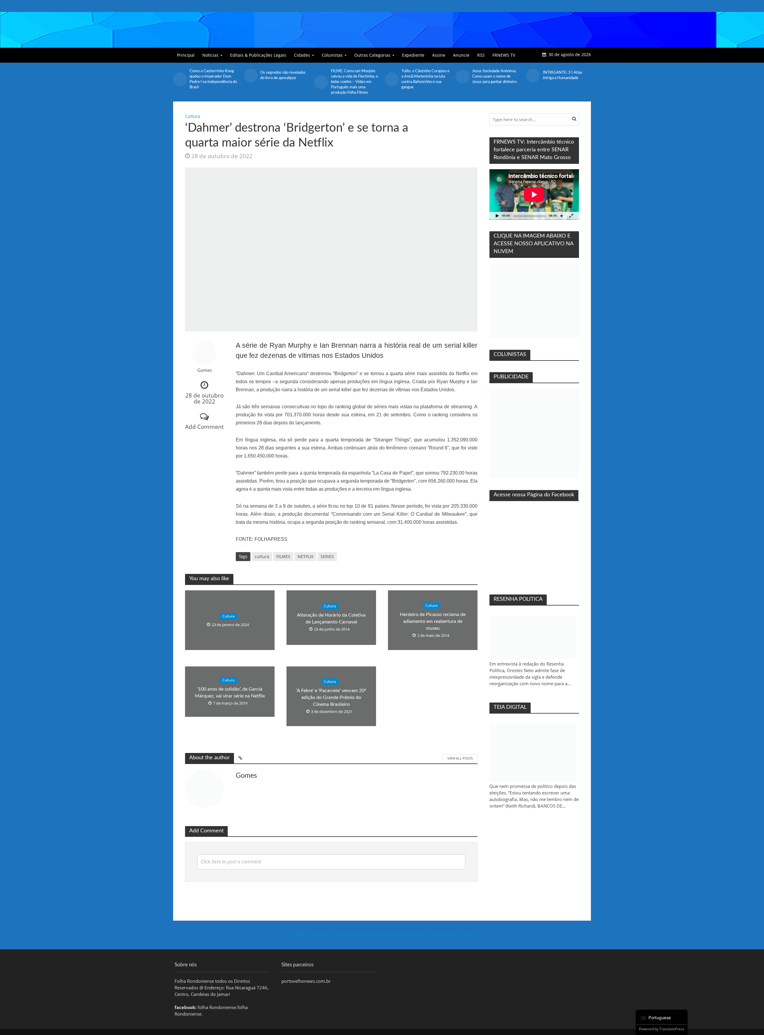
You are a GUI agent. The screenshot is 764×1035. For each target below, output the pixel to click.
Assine (438, 55)
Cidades (302, 55)
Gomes (204, 370)
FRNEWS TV (503, 55)
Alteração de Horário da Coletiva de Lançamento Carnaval (331, 618)
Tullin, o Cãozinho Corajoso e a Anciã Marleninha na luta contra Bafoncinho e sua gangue (425, 79)
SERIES (327, 556)
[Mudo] (561, 215)
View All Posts (460, 758)
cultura (262, 556)
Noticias (210, 55)
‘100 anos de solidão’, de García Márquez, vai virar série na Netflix (230, 692)
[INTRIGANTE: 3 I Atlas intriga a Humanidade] (533, 75)
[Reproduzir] (497, 215)
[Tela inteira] (571, 215)
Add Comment (204, 426)
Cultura (192, 116)
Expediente (413, 55)
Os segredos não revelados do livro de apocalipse (283, 75)
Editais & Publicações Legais (258, 55)
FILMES (283, 556)
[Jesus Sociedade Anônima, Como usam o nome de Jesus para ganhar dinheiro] (462, 77)
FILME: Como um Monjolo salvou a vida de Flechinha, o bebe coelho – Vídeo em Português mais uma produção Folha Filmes (354, 82)
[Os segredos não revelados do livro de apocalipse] (250, 75)
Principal (186, 55)
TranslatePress (671, 1028)
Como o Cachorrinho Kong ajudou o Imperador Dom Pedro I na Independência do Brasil (213, 79)
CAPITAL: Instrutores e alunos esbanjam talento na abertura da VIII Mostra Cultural (382, 934)
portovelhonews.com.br (306, 981)
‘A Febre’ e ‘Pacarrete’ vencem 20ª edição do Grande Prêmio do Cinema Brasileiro (331, 697)
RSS (481, 55)
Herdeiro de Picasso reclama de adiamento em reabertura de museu (433, 621)
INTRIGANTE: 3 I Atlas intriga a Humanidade (562, 75)
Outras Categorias (372, 55)
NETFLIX (305, 556)
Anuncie (461, 55)
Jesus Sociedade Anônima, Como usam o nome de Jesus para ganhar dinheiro (494, 76)
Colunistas (332, 55)
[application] (534, 194)
